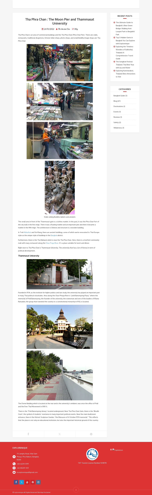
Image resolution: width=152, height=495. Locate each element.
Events (116, 112)
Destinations (118, 106)
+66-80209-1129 (23, 468)
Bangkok (54, 235)
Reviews (117, 117)
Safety (116, 122)
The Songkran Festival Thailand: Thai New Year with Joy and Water (125, 65)
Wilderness (118, 128)
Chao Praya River (52, 243)
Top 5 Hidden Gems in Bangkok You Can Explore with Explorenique (125, 40)
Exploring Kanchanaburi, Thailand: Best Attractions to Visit (125, 74)
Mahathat (27, 232)
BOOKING (108, 4)
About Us (120, 4)
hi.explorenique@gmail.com (27, 472)
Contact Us (134, 4)
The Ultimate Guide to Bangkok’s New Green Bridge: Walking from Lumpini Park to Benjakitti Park (125, 28)
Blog (76, 29)
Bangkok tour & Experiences (88, 4)
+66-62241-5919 (23, 464)
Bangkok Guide (119, 96)
